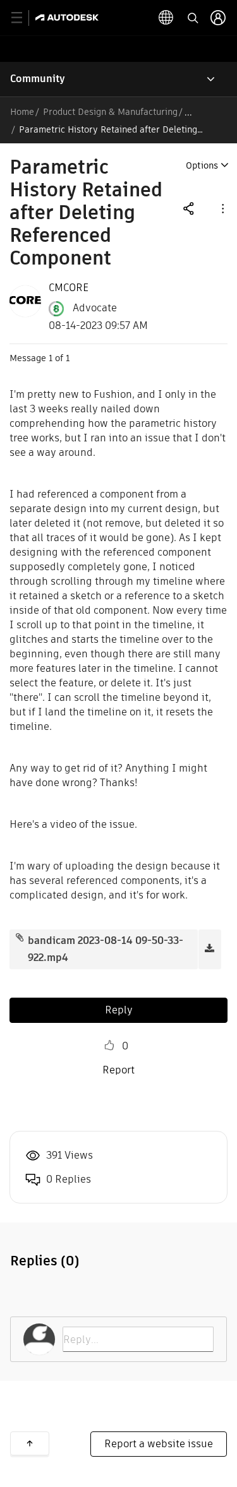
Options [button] (202, 165)
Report (118, 1070)
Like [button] (109, 1045)
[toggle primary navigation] (23, 18)
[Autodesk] (68, 17)
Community (37, 78)
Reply (119, 1010)
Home (22, 111)
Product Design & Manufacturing (110, 111)
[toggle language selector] (166, 17)
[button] (222, 208)
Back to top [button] (29, 1443)
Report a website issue (158, 1443)
